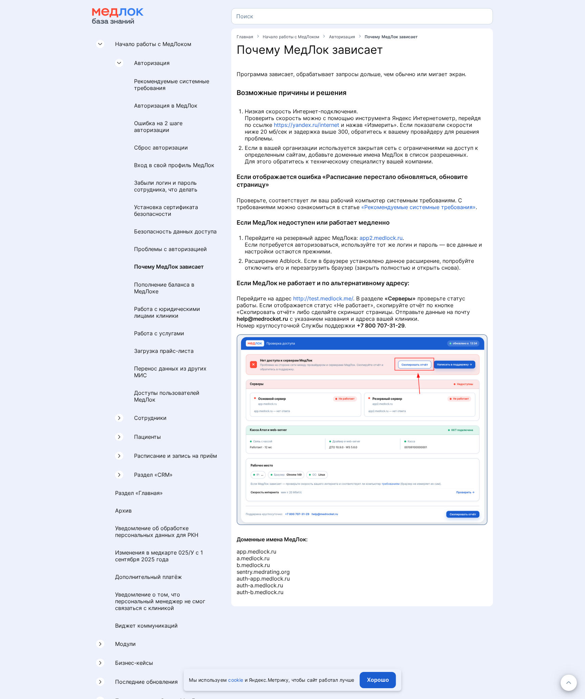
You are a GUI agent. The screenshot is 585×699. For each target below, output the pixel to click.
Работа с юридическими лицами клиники (167, 312)
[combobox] (362, 16)
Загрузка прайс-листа (164, 351)
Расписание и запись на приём (175, 456)
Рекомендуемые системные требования (171, 84)
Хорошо (378, 679)
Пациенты (147, 437)
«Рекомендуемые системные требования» (418, 207)
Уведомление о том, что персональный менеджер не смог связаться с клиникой (160, 601)
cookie (235, 680)
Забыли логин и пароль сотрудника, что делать (165, 186)
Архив (123, 511)
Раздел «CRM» (153, 475)
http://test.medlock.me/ (323, 298)
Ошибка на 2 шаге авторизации (158, 126)
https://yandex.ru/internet (306, 124)
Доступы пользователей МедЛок (166, 396)
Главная (245, 36)
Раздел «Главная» (139, 493)
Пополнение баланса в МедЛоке (164, 288)
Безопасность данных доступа (175, 231)
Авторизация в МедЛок (165, 105)
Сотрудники (150, 418)
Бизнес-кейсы (134, 663)
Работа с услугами (159, 333)
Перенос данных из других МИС (170, 372)
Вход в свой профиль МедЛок (174, 165)
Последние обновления (146, 682)
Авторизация (152, 63)
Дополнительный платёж (148, 577)
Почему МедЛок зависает (169, 266)
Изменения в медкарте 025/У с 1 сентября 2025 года (159, 556)
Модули (125, 644)
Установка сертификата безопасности (166, 210)
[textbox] (244, 16)
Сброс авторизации (161, 147)
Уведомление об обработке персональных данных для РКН (156, 532)
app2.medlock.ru (381, 237)
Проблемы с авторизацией (170, 249)
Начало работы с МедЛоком (153, 44)
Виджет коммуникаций (146, 626)
